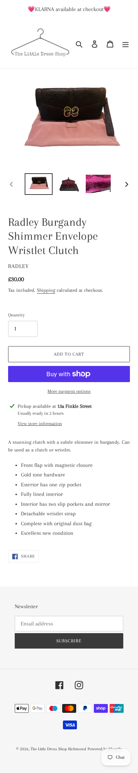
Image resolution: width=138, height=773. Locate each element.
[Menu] (125, 43)
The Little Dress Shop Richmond (58, 749)
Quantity (16, 314)
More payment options (69, 391)
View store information (40, 423)
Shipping (46, 290)
